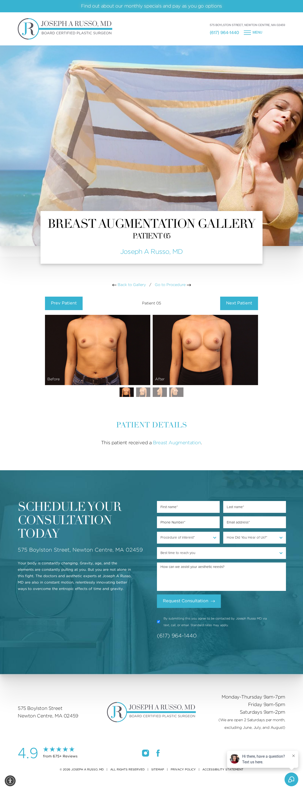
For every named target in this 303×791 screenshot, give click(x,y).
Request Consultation (185, 601)
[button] (10, 780)
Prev (64, 303)
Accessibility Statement (222, 769)
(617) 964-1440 (224, 32)
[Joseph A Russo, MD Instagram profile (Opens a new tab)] (146, 753)
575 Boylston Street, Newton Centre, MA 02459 (247, 25)
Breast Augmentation (177, 442)
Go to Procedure (171, 285)
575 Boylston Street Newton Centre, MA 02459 (48, 712)
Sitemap (157, 769)
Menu (257, 32)
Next (239, 303)
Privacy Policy (183, 769)
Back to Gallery (131, 285)
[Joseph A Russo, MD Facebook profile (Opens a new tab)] (158, 753)
